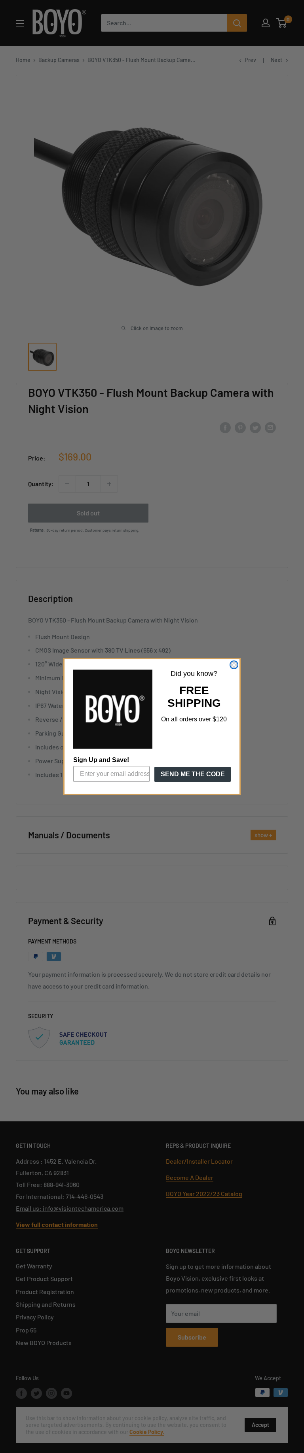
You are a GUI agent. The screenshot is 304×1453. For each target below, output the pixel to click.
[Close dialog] (234, 665)
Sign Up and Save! (101, 760)
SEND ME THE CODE (193, 774)
